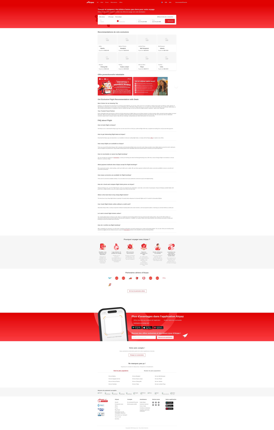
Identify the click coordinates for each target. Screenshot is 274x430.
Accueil (116, 402)
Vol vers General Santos (114, 381)
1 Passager (111, 16)
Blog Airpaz (117, 409)
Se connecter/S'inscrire (132, 402)
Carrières (117, 418)
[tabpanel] (137, 379)
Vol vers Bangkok (136, 376)
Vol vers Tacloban (113, 384)
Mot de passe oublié (132, 404)
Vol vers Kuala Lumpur (137, 378)
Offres (151, 137)
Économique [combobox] (118, 16)
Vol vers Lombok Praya (160, 384)
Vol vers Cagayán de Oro (114, 378)
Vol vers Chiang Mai (136, 381)
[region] (137, 86)
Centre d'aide (143, 406)
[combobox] (108, 21)
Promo (116, 408)
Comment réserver (144, 404)
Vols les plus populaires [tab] (120, 370)
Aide (170, 2)
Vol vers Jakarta (158, 381)
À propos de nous (119, 404)
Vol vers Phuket (158, 378)
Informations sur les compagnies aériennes (120, 412)
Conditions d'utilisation (145, 408)
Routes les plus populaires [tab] (152, 370)
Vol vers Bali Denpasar (160, 376)
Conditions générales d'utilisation (145, 410)
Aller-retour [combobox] (102, 16)
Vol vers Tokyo (135, 384)
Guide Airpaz (143, 402)
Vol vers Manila (112, 376)
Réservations (116, 157)
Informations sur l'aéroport (121, 415)
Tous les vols (118, 416)
